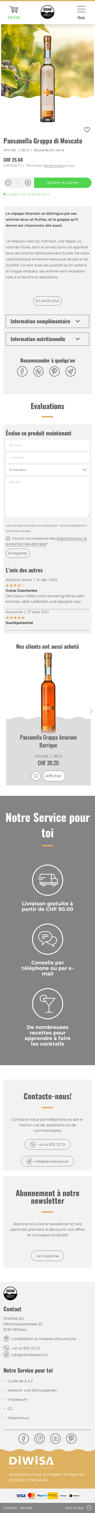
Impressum (17, 1399)
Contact (10, 1508)
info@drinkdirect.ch (51, 1161)
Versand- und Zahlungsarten (32, 1390)
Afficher (53, 776)
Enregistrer (17, 553)
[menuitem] (13, 12)
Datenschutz (19, 1418)
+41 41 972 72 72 (51, 1144)
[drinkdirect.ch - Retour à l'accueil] (47, 12)
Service (26, 1508)
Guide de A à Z (20, 1381)
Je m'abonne (47, 1256)
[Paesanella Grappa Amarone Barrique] (48, 695)
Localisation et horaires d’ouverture (44, 1339)
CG (10, 1408)
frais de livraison (54, 165)
